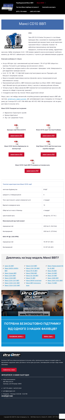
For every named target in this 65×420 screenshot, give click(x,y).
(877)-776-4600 (21, 11)
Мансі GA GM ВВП (32, 275)
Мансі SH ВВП (52, 275)
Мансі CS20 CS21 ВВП (12, 283)
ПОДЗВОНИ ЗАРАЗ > (16, 336)
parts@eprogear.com (9, 391)
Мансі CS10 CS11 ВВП (12, 280)
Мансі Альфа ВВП (10, 273)
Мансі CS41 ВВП (31, 266)
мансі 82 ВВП (9, 266)
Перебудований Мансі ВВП (24, 3)
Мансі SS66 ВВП (53, 278)
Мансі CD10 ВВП (10, 275)
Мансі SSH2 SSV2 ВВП (55, 280)
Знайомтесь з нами (9, 369)
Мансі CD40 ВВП (10, 278)
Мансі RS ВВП (52, 271)
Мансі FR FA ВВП (31, 271)
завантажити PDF (16, 135)
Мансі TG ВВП (52, 283)
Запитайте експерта (49, 7)
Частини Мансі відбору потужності (27, 7)
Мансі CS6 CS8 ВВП (33, 268)
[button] (45, 3)
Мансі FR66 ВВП (31, 273)
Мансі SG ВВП (52, 273)
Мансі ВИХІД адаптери (33, 280)
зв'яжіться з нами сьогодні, (17, 99)
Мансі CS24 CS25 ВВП (12, 285)
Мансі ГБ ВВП (30, 278)
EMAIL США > (48, 336)
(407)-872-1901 (35, 11)
